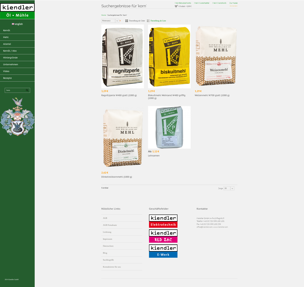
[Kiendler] (17, 11)
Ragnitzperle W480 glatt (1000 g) (119, 95)
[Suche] (27, 90)
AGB (105, 218)
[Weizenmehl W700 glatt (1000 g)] (216, 56)
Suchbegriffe (108, 260)
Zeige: (221, 188)
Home (103, 15)
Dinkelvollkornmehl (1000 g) (116, 176)
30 (226, 188)
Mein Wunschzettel (201, 3)
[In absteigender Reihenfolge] (120, 20)
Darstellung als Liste (158, 21)
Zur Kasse (233, 3)
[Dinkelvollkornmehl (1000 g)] (122, 138)
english (19, 23)
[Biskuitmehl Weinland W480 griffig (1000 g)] (169, 56)
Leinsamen (154, 155)
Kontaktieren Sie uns (112, 267)
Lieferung (107, 232)
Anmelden (234, 6)
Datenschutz (108, 246)
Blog (105, 253)
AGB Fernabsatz (110, 225)
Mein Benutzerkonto (183, 3)
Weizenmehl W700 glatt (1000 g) (212, 95)
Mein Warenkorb (219, 3)
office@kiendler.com (205, 227)
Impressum (107, 239)
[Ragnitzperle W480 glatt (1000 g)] (122, 56)
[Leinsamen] (169, 127)
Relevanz (106, 21)
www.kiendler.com (220, 227)
